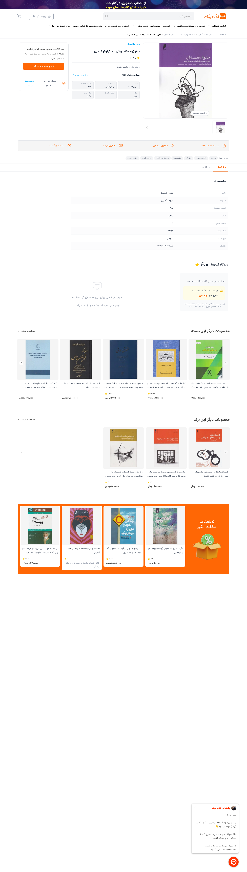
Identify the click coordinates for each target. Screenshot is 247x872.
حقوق (213, 158)
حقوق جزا (177, 158)
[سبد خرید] (19, 16)
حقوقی (188, 158)
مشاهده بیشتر (28, 331)
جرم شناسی (146, 158)
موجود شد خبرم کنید (42, 66)
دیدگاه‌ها (206, 167)
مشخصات (221, 167)
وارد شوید (202, 295)
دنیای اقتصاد (133, 44)
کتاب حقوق (122, 67)
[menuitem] (217, 26)
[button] (21, 363)
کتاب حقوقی (201, 158)
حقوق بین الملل (162, 158)
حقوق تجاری (132, 158)
